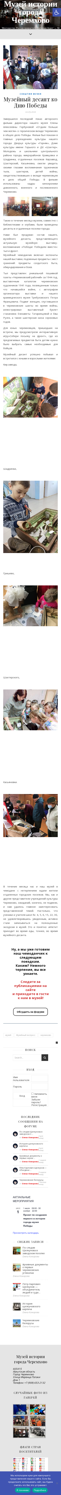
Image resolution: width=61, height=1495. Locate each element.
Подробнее (40, 1490)
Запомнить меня (39, 1095)
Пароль (17, 1086)
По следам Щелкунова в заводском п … (30, 1132)
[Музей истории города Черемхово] (30, 14)
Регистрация (39, 1105)
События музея (30, 94)
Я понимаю (23, 1490)
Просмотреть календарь (26, 1232)
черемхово (45, 1035)
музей (8, 1035)
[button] (57, 12)
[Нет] (57, 1483)
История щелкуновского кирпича (31, 1144)
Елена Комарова (30, 1137)
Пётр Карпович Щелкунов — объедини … (33, 1168)
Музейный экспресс (25, 1035)
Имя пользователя (21, 1078)
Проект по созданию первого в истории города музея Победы (35, 1220)
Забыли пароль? (36, 1101)
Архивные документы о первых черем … (30, 1156)
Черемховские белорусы (31, 1180)
